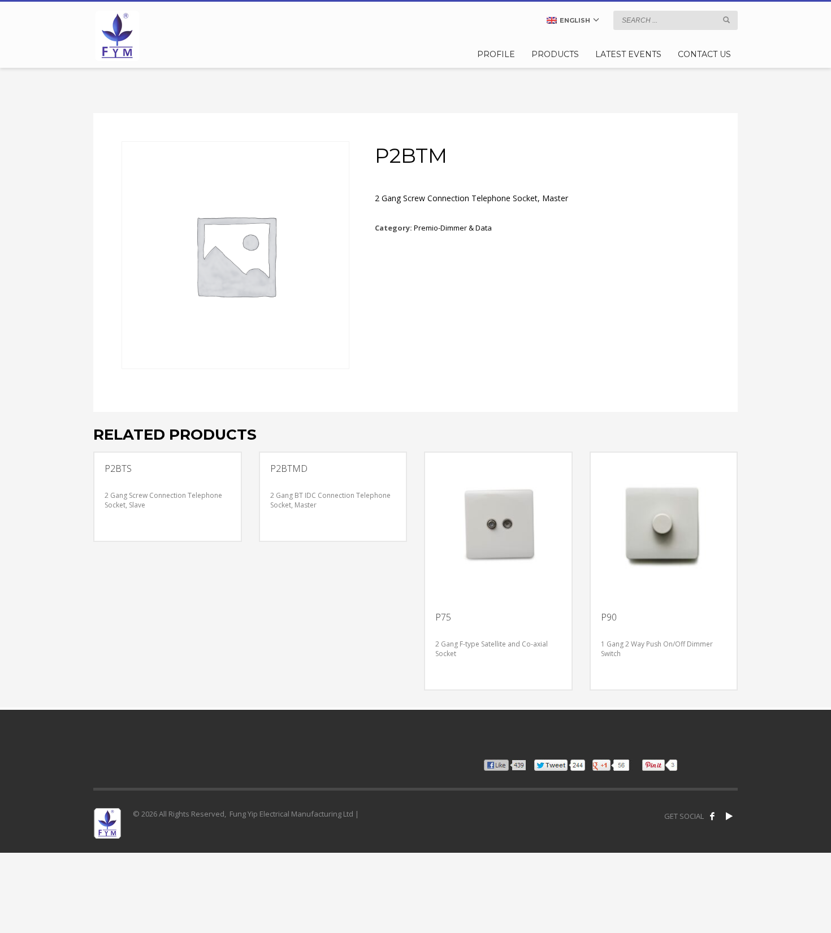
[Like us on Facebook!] (712, 816)
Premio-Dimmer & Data (453, 228)
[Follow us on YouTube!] (729, 816)
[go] (726, 20)
